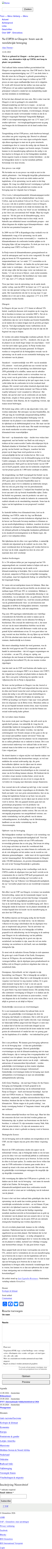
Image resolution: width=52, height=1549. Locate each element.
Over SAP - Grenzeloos (12, 32)
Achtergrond (7, 22)
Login (2, 1547)
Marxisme (4, 1445)
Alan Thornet (7, 47)
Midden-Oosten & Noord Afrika (15, 1450)
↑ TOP (5, 1506)
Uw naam (6, 1314)
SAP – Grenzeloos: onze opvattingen (14, 1521)
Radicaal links (6, 1463)
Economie (4, 1427)
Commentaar (7, 1298)
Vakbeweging (6, 1468)
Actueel (5, 19)
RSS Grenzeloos (6, 1539)
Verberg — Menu (20, 16)
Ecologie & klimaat (9, 1291)
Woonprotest (5, 1407)
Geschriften (7, 29)
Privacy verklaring (7, 1526)
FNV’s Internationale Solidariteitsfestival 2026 (19, 1401)
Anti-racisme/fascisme (10, 1418)
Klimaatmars (5, 1395)
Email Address (7, 1492)
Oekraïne (4, 1459)
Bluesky (3, 1534)
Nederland (4, 1454)
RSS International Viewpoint (11, 1543)
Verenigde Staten (8, 1472)
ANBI (2, 1517)
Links (4, 26)
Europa (3, 1431)
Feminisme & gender (9, 1436)
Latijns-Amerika (7, 1440)
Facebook (3, 1530)
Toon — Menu (6, 16)
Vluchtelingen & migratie (12, 1477)
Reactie (5, 1322)
